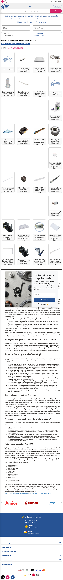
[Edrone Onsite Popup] (31, 290)
